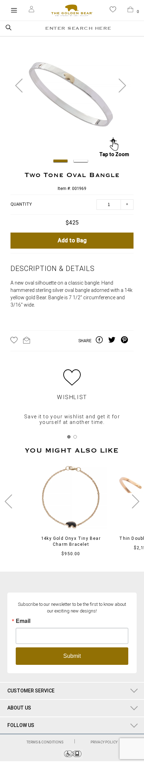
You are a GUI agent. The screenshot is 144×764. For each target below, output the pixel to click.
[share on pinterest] (127, 340)
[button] (113, 10)
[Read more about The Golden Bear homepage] (71, 10)
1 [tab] (69, 437)
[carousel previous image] (18, 85)
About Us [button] (19, 708)
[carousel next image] (122, 85)
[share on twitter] (114, 340)
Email (23, 621)
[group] (70, 98)
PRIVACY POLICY (104, 742)
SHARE (85, 340)
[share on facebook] (102, 340)
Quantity (21, 204)
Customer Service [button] (31, 690)
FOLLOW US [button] (20, 725)
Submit (72, 656)
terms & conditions (45, 742)
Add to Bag (72, 240)
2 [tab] (75, 437)
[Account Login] (31, 10)
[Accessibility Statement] (72, 757)
